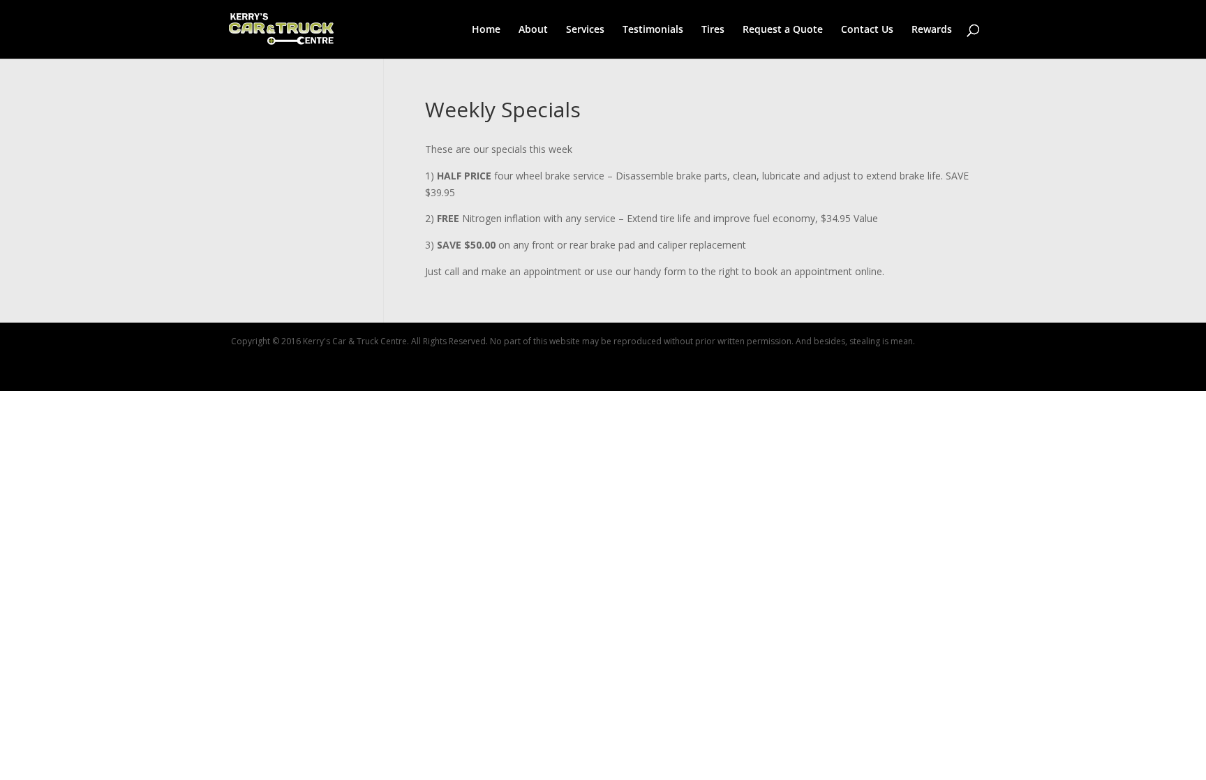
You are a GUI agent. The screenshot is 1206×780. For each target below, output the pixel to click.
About (533, 30)
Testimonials (653, 30)
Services (585, 30)
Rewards (931, 30)
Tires (712, 30)
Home (486, 30)
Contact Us (867, 30)
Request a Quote (783, 30)
